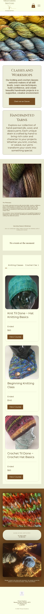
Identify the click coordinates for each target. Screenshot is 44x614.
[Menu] (39, 5)
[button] (33, 5)
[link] (15, 265)
